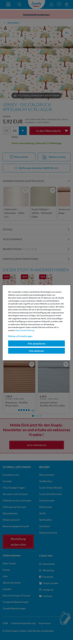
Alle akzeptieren (36, 343)
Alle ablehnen (36, 350)
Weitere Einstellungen (20, 336)
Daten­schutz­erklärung (24, 330)
